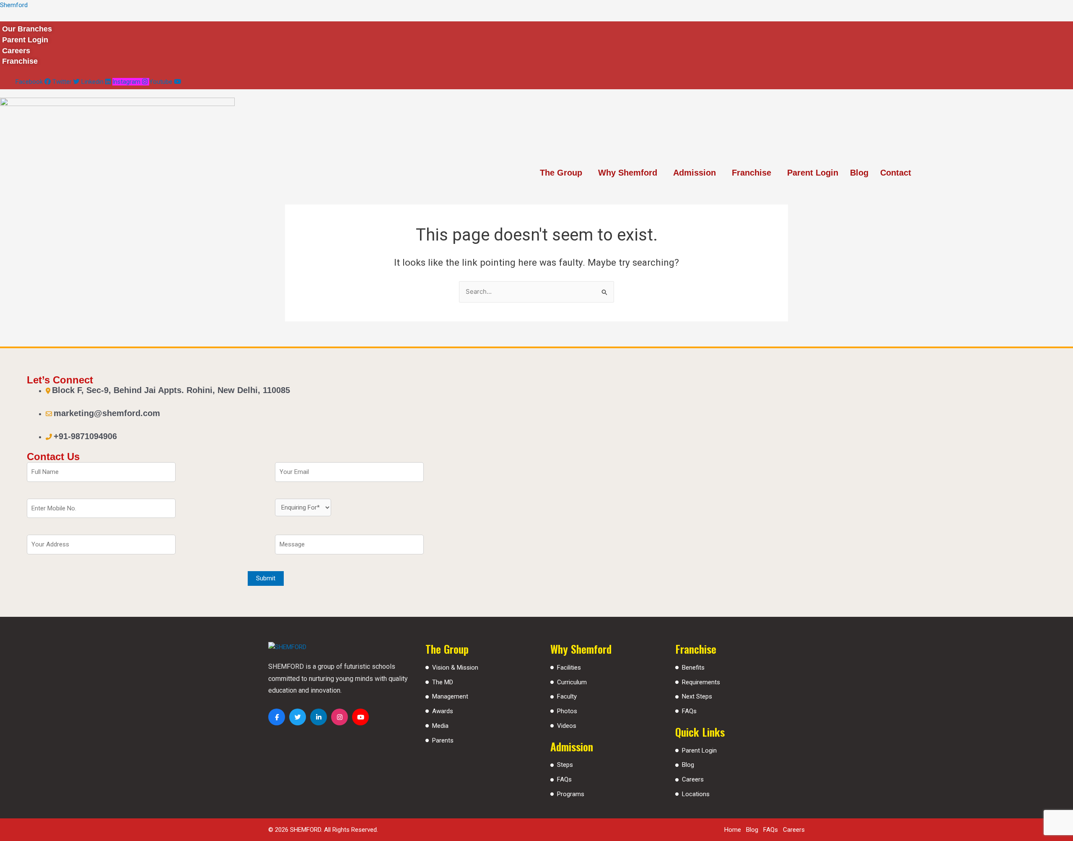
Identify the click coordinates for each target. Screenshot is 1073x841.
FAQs (564, 779)
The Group (561, 172)
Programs (570, 794)
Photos (567, 711)
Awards (442, 711)
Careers (693, 779)
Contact (895, 172)
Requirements (701, 682)
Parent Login (812, 172)
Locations (696, 794)
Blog (859, 172)
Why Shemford (627, 172)
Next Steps (697, 696)
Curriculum (572, 682)
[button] (563, 172)
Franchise (751, 172)
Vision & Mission (455, 667)
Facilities (569, 667)
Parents (443, 740)
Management (450, 696)
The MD (442, 682)
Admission (694, 172)
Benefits (693, 667)
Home (732, 829)
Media (440, 726)
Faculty (567, 696)
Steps (565, 765)
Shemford (14, 5)
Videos (566, 726)
